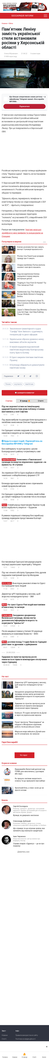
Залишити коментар (25, 393)
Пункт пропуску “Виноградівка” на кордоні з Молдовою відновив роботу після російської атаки (29, 724)
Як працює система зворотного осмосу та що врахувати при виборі (30, 779)
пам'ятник (29, 384)
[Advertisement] (24, 151)
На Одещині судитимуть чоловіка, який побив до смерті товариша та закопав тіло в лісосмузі (24, 495)
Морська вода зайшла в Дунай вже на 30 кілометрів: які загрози (30, 732)
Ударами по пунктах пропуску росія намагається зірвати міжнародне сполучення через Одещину (24, 659)
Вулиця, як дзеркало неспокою (26, 815)
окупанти (18, 384)
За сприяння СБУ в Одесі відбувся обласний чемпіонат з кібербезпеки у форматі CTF (23, 474)
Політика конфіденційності (25, 1039)
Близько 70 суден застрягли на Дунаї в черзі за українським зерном (31, 714)
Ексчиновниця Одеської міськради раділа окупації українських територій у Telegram (21, 563)
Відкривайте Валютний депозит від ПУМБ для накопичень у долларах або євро (30, 771)
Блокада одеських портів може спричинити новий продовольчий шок (22, 484)
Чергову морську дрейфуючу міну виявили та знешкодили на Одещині (22, 233)
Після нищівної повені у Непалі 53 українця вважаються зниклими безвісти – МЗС (22, 632)
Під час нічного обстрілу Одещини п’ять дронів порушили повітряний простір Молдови (24, 573)
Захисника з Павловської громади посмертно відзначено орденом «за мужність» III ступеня (24, 462)
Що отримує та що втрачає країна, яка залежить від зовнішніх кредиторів (29, 829)
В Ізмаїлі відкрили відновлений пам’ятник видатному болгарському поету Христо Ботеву (27, 350)
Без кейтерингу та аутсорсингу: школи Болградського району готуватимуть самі (21, 450)
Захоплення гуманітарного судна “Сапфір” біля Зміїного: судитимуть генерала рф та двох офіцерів (26, 331)
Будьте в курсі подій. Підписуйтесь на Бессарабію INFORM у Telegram (22, 442)
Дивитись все (23, 852)
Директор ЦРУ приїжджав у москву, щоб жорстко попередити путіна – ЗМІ (21, 595)
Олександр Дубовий (22, 821)
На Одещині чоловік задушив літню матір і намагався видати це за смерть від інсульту (22, 431)
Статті (4, 1039)
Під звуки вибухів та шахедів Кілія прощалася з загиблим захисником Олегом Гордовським (24, 421)
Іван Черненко (19, 836)
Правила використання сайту (26, 1035)
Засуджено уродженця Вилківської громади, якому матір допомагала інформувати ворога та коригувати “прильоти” (19, 619)
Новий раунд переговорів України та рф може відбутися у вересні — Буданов (23, 506)
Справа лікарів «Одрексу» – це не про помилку (28, 844)
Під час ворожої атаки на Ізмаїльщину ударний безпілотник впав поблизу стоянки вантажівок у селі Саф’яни (23, 409)
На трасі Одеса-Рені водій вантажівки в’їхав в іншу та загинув (23, 605)
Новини (5, 1035)
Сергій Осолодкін (20, 806)
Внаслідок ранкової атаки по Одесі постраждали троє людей (23, 584)
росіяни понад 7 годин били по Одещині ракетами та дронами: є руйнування (24, 643)
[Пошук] (40, 15)
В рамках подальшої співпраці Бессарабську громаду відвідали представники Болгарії (23, 516)
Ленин (8, 384)
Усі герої (24, 755)
